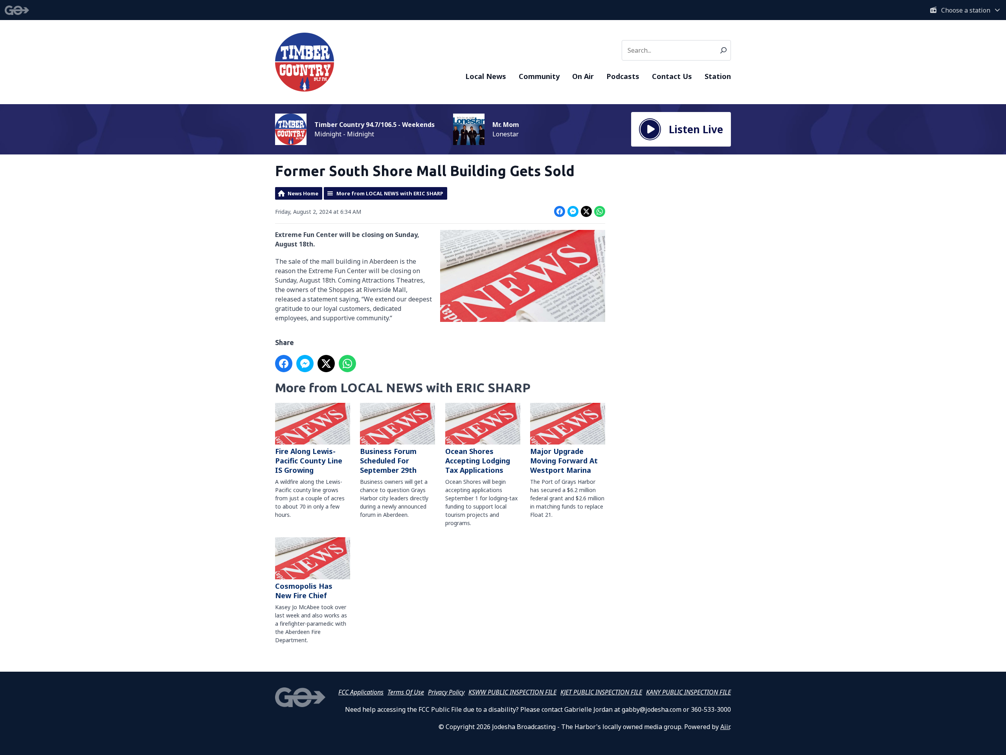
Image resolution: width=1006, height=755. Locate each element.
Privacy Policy (446, 692)
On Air (583, 76)
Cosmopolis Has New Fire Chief (303, 590)
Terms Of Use (405, 692)
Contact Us (672, 76)
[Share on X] (586, 211)
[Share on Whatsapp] (599, 211)
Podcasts (622, 76)
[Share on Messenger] (572, 211)
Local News (485, 76)
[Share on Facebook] (559, 211)
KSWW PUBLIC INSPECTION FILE (512, 692)
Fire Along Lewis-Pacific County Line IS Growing (308, 460)
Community (539, 76)
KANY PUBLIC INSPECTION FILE (688, 692)
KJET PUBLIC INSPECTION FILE (601, 692)
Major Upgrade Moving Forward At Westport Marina (564, 460)
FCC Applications (361, 692)
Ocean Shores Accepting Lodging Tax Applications (477, 460)
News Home (303, 193)
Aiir (725, 726)
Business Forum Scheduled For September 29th (388, 460)
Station (718, 76)
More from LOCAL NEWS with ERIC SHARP (389, 193)
